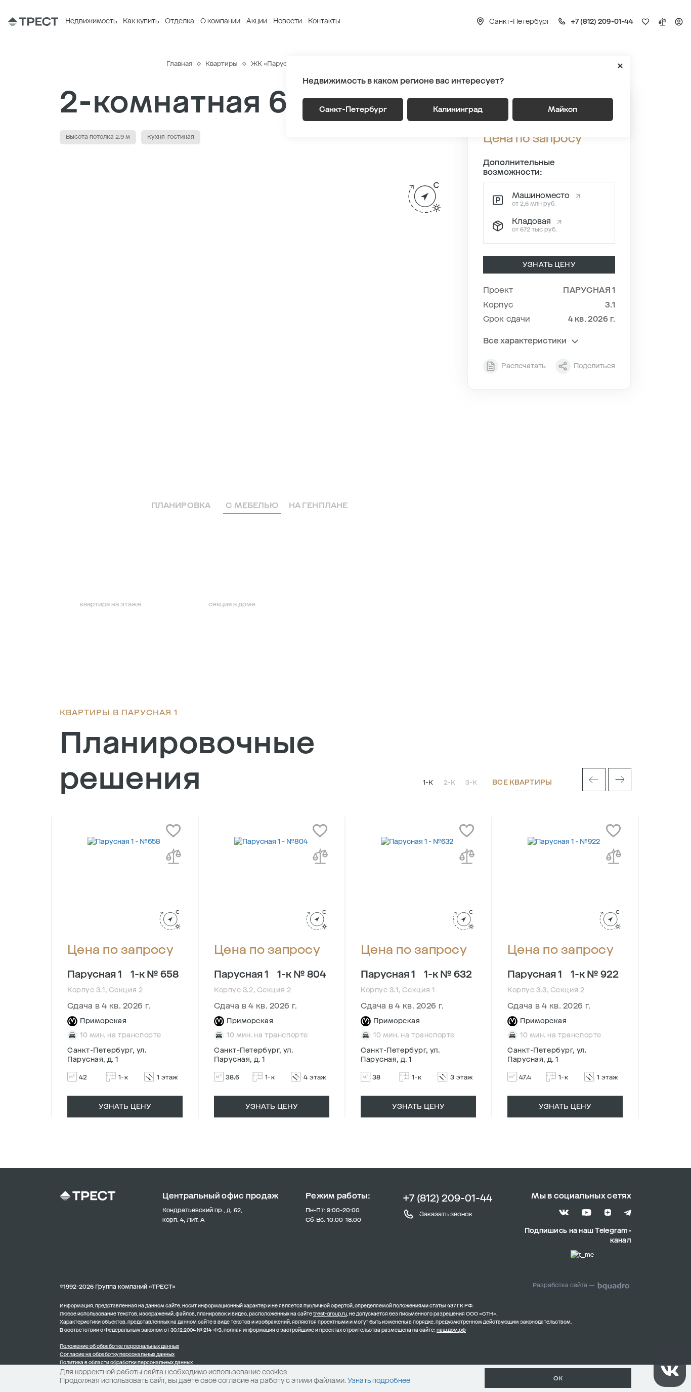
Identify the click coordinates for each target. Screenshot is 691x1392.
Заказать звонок (445, 1214)
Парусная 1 (589, 290)
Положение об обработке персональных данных (119, 1346)
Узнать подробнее (379, 1380)
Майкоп (562, 109)
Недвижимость (91, 21)
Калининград (458, 109)
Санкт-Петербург (353, 109)
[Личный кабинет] (678, 21)
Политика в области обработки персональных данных (126, 1363)
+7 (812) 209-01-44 (447, 1198)
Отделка (179, 21)
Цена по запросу (120, 949)
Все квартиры (522, 782)
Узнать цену (549, 264)
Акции (256, 21)
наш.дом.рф (451, 1330)
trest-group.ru (330, 1314)
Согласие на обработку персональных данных (117, 1354)
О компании (220, 21)
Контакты (324, 21)
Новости (287, 21)
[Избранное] (645, 21)
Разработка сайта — (563, 1285)
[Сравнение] (662, 21)
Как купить (141, 21)
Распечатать (523, 366)
